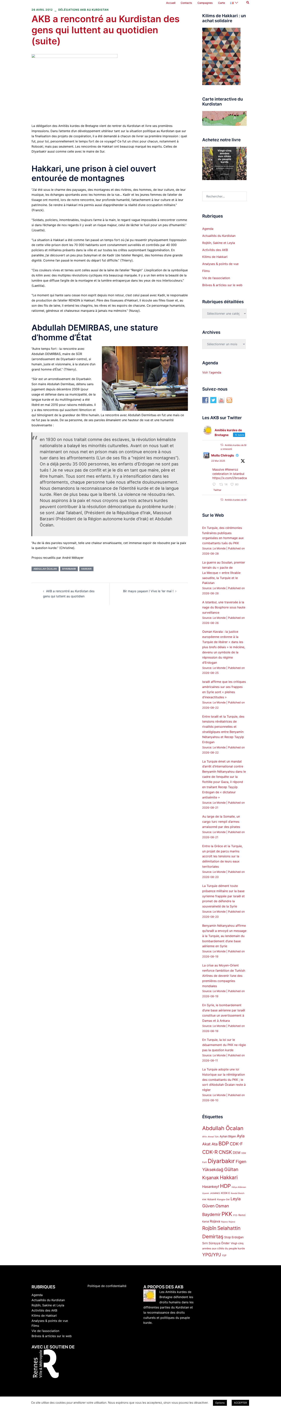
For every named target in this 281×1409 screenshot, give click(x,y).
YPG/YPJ (211, 1254)
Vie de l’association (216, 278)
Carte (221, 2)
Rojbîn (209, 1228)
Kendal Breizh (237, 1193)
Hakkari (86, 568)
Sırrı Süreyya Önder (216, 1243)
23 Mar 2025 (218, 460)
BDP (223, 1143)
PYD (235, 1215)
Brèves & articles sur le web (222, 285)
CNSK (225, 1152)
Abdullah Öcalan (45, 568)
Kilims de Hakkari (214, 257)
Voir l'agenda (211, 372)
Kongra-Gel (223, 1199)
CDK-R (210, 1152)
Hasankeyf (210, 1187)
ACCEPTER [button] (240, 1402)
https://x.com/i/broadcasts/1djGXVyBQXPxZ (244, 478)
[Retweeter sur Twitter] (222, 444)
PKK (227, 1214)
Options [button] (220, 1402)
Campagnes (205, 2)
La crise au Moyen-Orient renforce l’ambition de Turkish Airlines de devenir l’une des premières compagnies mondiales (223, 975)
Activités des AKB (215, 250)
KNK (204, 1199)
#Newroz (231, 469)
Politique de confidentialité (107, 1286)
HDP (225, 1186)
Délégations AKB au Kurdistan (83, 9)
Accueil (170, 2)
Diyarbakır (69, 568)
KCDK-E (225, 1193)
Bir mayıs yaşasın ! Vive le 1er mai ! (148, 591)
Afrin (204, 1136)
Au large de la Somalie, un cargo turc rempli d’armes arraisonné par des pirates (221, 822)
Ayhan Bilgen (228, 1136)
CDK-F (236, 1143)
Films (206, 271)
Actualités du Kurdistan (219, 236)
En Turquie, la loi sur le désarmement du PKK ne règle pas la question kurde (224, 1045)
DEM (236, 1153)
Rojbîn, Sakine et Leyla (218, 243)
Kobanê (211, 1199)
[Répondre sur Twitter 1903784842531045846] (215, 485)
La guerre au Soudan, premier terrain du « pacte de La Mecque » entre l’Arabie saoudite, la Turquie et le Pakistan (223, 572)
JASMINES (215, 1193)
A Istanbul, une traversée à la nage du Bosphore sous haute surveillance (223, 607)
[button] (247, 2)
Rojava (215, 1221)
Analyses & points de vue (220, 264)
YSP (224, 1255)
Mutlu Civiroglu (222, 455)
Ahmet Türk (213, 1136)
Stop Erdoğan (234, 1237)
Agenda (207, 229)
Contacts (186, 2)
